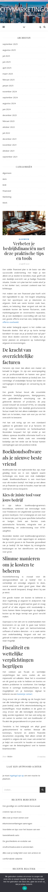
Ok (25, 888)
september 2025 (10, 44)
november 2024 (10, 91)
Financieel (7, 191)
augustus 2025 (9, 50)
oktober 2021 (9, 150)
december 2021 (10, 139)
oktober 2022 (9, 127)
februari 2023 (9, 121)
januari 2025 (8, 85)
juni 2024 (7, 109)
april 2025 (7, 67)
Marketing (7, 196)
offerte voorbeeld (10, 322)
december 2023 (10, 115)
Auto (5, 179)
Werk (5, 202)
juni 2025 (7, 62)
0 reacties (41, 756)
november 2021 (10, 145)
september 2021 (10, 156)
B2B (4, 185)
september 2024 (10, 97)
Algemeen (7, 173)
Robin (9, 756)
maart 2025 (8, 73)
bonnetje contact (24, 694)
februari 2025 (9, 79)
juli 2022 (6, 133)
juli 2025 (6, 56)
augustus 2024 (9, 103)
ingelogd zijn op (17, 775)
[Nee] (45, 882)
